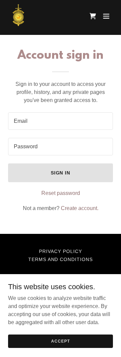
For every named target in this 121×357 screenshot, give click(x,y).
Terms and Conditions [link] (60, 259)
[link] (18, 16)
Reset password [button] (60, 193)
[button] (106, 16)
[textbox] (60, 121)
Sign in (61, 172)
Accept (60, 341)
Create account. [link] (79, 208)
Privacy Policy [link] (60, 251)
